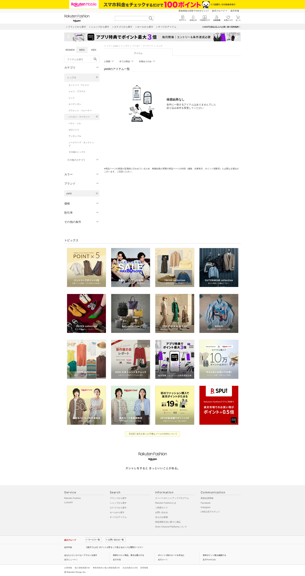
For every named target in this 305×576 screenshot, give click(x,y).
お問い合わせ (161, 512)
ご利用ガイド (161, 507)
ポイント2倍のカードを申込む (171, 555)
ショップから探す (118, 502)
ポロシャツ (73, 129)
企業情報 (68, 567)
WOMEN (70, 49)
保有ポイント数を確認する (214, 555)
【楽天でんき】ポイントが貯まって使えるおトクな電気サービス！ (114, 547)
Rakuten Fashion (72, 498)
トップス (71, 77)
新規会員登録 (207, 498)
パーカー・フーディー (79, 116)
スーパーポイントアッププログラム (172, 498)
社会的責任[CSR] (130, 567)
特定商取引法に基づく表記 (168, 522)
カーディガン (74, 104)
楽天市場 (235, 10)
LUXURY (68, 502)
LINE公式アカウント (210, 511)
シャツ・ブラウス (76, 91)
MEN (82, 49)
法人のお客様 (161, 517)
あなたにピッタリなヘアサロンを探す (80, 555)
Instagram (205, 507)
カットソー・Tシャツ (78, 85)
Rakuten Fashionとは (165, 502)
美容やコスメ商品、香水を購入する (128, 555)
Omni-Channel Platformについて (171, 526)
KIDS (93, 49)
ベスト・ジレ (74, 123)
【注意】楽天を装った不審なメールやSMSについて (152, 433)
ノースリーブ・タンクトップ (81, 144)
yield (115, 45)
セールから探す (117, 512)
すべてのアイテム (118, 517)
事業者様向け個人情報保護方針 (106, 567)
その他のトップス (76, 152)
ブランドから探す (118, 498)
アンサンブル (74, 136)
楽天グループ (218, 10)
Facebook (206, 502)
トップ (107, 45)
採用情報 (144, 567)
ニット (71, 97)
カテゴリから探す (118, 507)
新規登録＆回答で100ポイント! (193, 10)
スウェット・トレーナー (80, 110)
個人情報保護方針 (82, 567)
